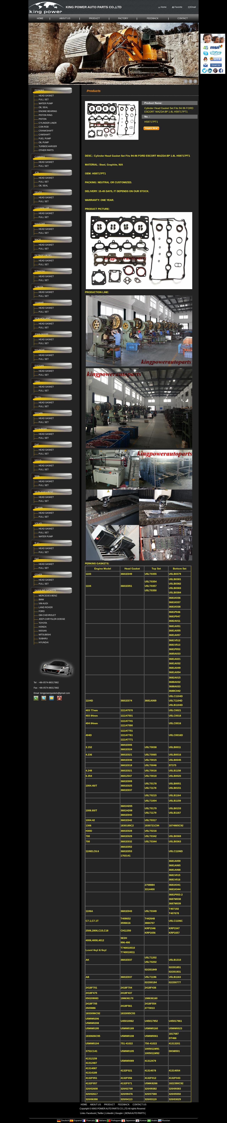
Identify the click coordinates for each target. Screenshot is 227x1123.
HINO (37, 381)
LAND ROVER (46, 607)
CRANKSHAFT (46, 131)
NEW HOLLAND (42, 318)
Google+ (119, 1113)
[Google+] (215, 70)
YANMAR (39, 302)
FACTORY (123, 18)
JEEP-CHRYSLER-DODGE (52, 619)
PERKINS (39, 90)
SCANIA (39, 507)
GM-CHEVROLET (47, 615)
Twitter (101, 1113)
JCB (37, 172)
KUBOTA (39, 287)
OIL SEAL (43, 107)
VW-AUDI (43, 603)
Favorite (178, 7)
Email (193, 7)
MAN (37, 476)
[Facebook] (221, 70)
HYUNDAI (39, 350)
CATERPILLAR (42, 208)
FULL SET (44, 99)
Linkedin (109, 1113)
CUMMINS (40, 157)
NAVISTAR (40, 224)
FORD (42, 611)
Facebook (91, 1113)
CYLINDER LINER (48, 123)
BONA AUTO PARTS (135, 1113)
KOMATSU (40, 271)
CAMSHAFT (44, 134)
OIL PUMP (44, 142)
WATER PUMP (46, 103)
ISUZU (38, 397)
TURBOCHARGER (48, 146)
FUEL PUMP (45, 138)
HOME (40, 18)
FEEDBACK (152, 18)
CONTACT (183, 18)
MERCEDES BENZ (44, 492)
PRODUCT (94, 18)
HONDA (42, 627)
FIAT (37, 559)
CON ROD (44, 127)
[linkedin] (210, 70)
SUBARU (43, 638)
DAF (37, 444)
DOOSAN (39, 365)
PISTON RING (45, 115)
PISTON (42, 119)
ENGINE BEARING (48, 111)
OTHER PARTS (46, 150)
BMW (41, 599)
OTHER (38, 574)
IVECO (38, 460)
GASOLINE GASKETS (45, 590)
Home (164, 7)
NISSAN (39, 413)
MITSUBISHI (41, 429)
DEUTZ (38, 192)
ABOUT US (64, 18)
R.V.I (37, 543)
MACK (38, 239)
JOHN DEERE (41, 334)
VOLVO (38, 523)
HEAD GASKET (46, 95)
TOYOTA (43, 623)
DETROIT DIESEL (43, 255)
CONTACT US (139, 1104)
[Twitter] (204, 70)
